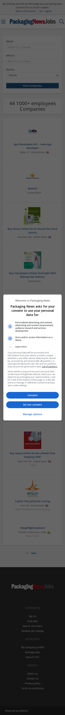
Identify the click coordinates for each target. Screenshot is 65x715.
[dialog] (32, 357)
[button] (33, 346)
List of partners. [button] (49, 366)
